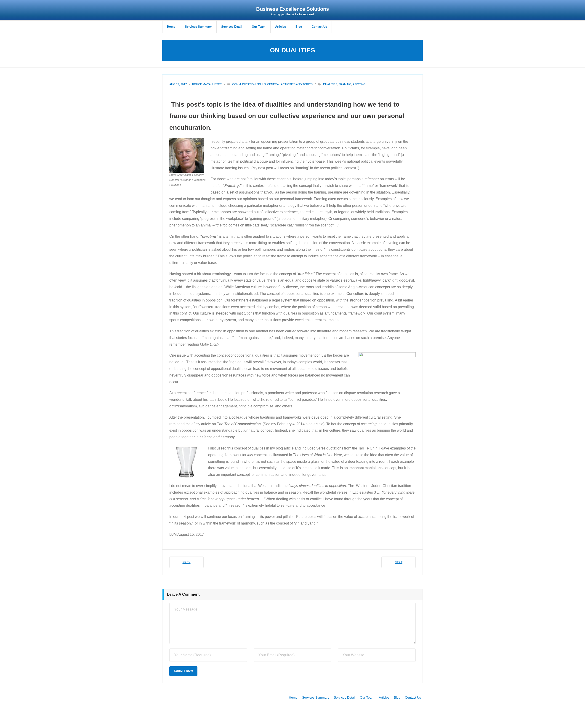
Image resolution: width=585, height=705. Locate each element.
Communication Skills (249, 84)
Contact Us (413, 697)
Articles (384, 697)
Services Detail (344, 697)
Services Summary (315, 697)
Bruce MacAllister (207, 84)
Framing (345, 84)
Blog (397, 697)
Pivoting (359, 84)
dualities (330, 84)
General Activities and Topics (290, 84)
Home (293, 697)
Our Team (367, 697)
